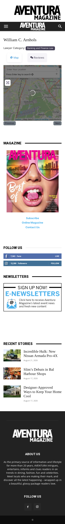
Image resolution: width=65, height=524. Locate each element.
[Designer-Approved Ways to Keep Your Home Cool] (12, 391)
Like (57, 256)
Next (57, 123)
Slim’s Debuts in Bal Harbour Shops (39, 371)
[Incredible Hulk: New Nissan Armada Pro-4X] (12, 355)
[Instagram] (37, 506)
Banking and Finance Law (40, 48)
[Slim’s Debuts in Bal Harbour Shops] (12, 373)
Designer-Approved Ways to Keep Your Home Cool (43, 391)
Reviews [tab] (39, 57)
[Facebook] (27, 507)
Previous (9, 123)
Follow (55, 263)
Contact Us (32, 227)
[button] (5, 26)
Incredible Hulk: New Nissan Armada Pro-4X (41, 353)
